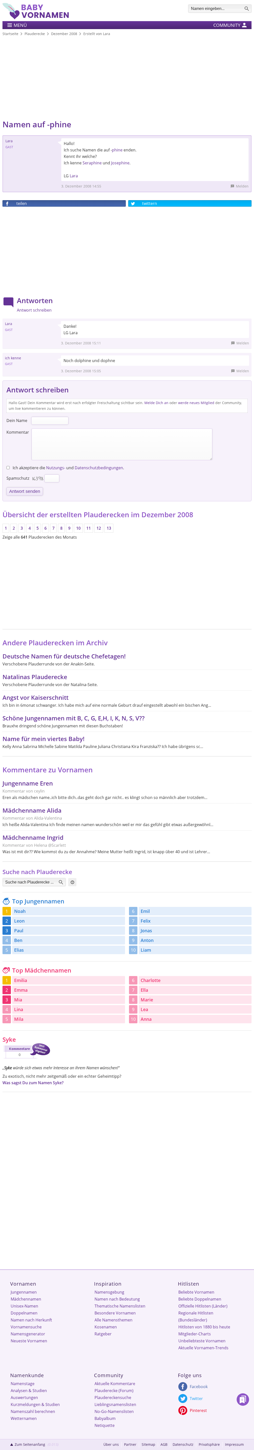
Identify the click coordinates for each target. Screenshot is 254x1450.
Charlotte (150, 980)
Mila (18, 1019)
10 (78, 528)
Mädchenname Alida (32, 810)
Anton (147, 940)
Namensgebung (109, 1292)
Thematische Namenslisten (120, 1306)
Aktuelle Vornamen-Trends (203, 1348)
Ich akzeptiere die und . (68, 467)
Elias (19, 950)
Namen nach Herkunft (31, 1320)
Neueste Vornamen (29, 1341)
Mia (18, 1000)
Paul (18, 931)
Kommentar (17, 432)
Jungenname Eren (27, 783)
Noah (20, 911)
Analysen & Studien (29, 1390)
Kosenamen (106, 1327)
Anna (146, 1019)
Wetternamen (24, 1418)
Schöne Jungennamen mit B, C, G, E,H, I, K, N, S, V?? (73, 718)
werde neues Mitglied (196, 402)
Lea (144, 1009)
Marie (147, 1000)
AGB (163, 1444)
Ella (144, 990)
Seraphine (92, 163)
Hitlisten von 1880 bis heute (204, 1327)
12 (98, 528)
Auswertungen (24, 1397)
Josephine (120, 163)
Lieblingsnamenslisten (115, 1404)
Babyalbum (105, 1418)
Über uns (111, 1444)
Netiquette (105, 1425)
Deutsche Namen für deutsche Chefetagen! (64, 656)
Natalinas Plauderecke (34, 677)
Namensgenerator (28, 1334)
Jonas (146, 931)
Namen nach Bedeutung (117, 1299)
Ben (18, 940)
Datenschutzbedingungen (99, 467)
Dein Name (16, 420)
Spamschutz (17, 478)
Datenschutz (183, 1444)
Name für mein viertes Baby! (43, 739)
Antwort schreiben (34, 310)
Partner (130, 1444)
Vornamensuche (26, 1327)
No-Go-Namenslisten (114, 1411)
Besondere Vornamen (115, 1313)
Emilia (20, 980)
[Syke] (26, 1059)
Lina (18, 1009)
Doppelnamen (24, 1313)
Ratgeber (103, 1334)
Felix (146, 921)
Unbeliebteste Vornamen (201, 1341)
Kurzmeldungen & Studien (35, 1404)
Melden (242, 186)
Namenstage (22, 1383)
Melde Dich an (156, 402)
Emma (21, 990)
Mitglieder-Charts (194, 1334)
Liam (146, 950)
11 (88, 528)
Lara (74, 176)
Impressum (234, 1444)
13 (109, 528)
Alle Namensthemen (113, 1320)
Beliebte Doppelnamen (199, 1299)
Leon (19, 921)
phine (117, 150)
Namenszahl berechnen (33, 1411)
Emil (145, 911)
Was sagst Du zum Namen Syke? (33, 1082)
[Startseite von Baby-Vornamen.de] (35, 18)
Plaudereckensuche (113, 1397)
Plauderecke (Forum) (114, 1390)
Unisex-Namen (24, 1306)
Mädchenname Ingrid (33, 837)
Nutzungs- (55, 467)
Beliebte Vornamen (196, 1292)
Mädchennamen (26, 1299)
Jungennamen (24, 1292)
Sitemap (148, 1444)
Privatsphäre (209, 1444)
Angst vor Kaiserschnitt (35, 697)
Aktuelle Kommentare (115, 1383)
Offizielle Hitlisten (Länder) (202, 1306)
